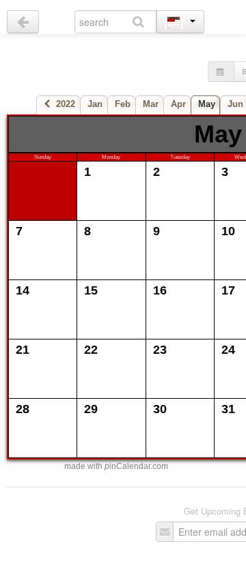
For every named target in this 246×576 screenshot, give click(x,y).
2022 (63, 104)
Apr (178, 104)
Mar (151, 104)
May (206, 104)
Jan (94, 104)
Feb (123, 104)
